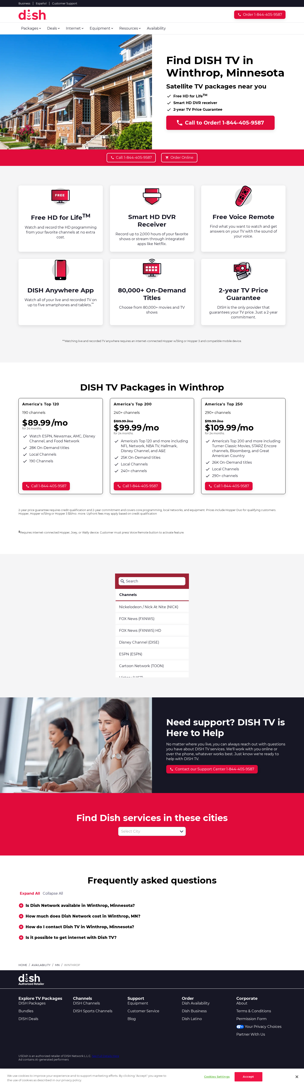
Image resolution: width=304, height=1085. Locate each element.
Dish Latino (192, 1019)
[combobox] (147, 831)
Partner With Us (250, 1034)
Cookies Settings (217, 1076)
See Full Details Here (105, 1056)
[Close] (297, 1077)
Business (24, 3)
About (241, 1003)
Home (22, 965)
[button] (182, 831)
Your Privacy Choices (263, 1027)
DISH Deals (28, 1019)
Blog (132, 1019)
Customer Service (143, 1011)
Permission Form (251, 1019)
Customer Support (64, 3)
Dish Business (194, 1011)
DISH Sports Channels (92, 1011)
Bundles (25, 1011)
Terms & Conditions (253, 1011)
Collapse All (53, 893)
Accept (248, 1076)
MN (57, 965)
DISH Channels (86, 1003)
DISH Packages (32, 1003)
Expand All (30, 893)
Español (41, 3)
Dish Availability (196, 1003)
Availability (41, 965)
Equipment (138, 1003)
